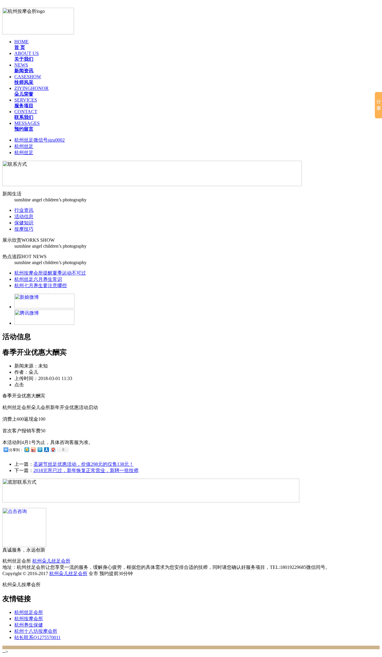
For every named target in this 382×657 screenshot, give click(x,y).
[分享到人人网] (46, 449)
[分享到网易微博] (53, 449)
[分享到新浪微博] (33, 449)
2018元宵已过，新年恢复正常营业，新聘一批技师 (85, 470)
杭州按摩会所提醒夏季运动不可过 (50, 272)
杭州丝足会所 (28, 612)
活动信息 (23, 216)
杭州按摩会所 (28, 618)
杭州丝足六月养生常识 (38, 279)
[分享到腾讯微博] (39, 449)
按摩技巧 (23, 229)
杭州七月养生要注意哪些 (40, 285)
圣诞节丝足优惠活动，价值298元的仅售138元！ (83, 464)
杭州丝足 (23, 146)
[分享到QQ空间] (26, 449)
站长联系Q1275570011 (37, 637)
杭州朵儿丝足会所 (51, 560)
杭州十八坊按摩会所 (35, 631)
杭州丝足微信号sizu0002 (39, 140)
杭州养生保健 (28, 624)
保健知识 (23, 222)
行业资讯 (23, 210)
